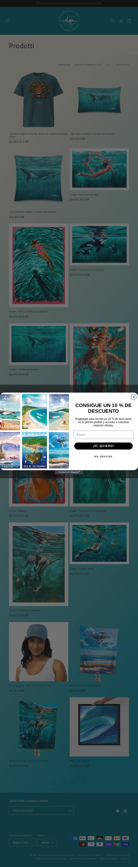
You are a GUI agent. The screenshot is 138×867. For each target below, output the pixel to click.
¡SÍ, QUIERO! (103, 445)
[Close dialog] (133, 397)
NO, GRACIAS (103, 456)
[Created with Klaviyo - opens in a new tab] (69, 472)
